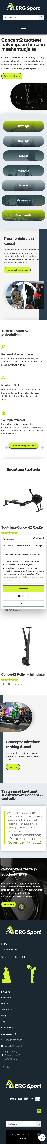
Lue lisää (13, 767)
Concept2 (6, 997)
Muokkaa (22, 596)
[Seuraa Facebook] (3, 1067)
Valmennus (6, 1009)
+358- (13, 1040)
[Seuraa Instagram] (8, 1067)
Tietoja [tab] (39, 546)
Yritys (3, 1021)
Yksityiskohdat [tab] (23, 546)
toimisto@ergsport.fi (14, 1046)
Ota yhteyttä (8, 904)
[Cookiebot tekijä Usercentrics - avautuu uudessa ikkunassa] (33, 538)
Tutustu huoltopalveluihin (23, 446)
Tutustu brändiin (12, 76)
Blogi (3, 1015)
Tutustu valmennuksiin (17, 270)
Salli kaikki (23, 589)
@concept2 (12, 827)
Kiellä (23, 603)
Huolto (4, 1003)
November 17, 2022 (24, 842)
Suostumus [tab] (8, 546)
